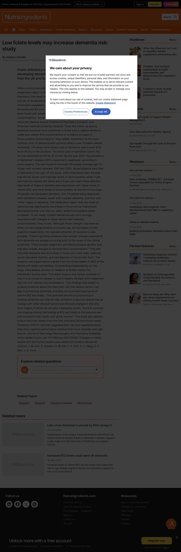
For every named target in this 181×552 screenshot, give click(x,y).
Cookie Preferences (76, 111)
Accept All (101, 111)
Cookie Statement (106, 102)
